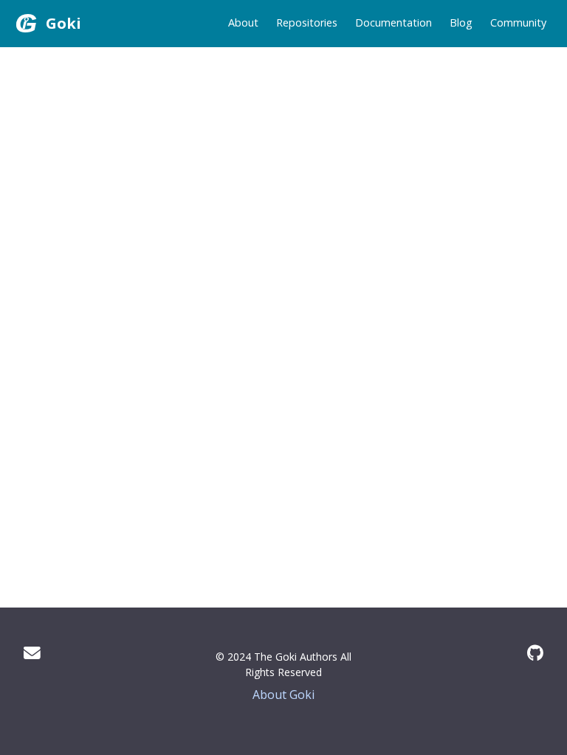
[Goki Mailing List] (32, 652)
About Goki (283, 694)
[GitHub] (535, 652)
